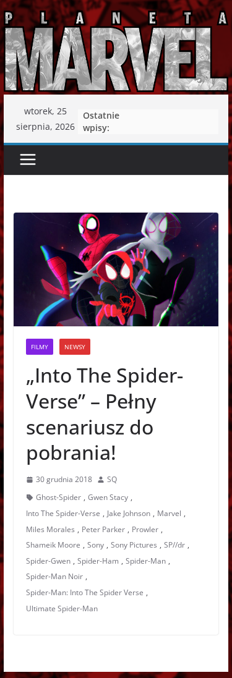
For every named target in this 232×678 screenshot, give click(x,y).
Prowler (145, 529)
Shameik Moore (53, 545)
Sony (95, 545)
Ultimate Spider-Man (62, 608)
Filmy (39, 346)
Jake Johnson (128, 513)
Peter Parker (103, 529)
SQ (112, 479)
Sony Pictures (134, 545)
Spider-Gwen (48, 561)
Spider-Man (146, 561)
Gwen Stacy (108, 497)
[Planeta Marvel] (116, 50)
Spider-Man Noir (54, 576)
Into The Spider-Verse (63, 513)
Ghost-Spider (58, 497)
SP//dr (174, 545)
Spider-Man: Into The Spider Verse (85, 592)
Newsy (74, 346)
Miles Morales (50, 529)
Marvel (169, 513)
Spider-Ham (98, 561)
